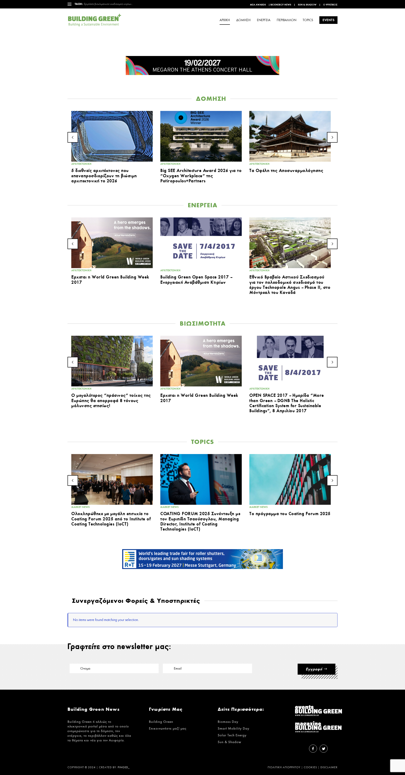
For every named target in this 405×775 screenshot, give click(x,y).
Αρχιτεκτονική (81, 163)
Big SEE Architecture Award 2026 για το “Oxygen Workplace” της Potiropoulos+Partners (201, 175)
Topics (308, 20)
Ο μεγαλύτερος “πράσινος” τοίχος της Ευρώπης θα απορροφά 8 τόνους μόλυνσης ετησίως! (111, 400)
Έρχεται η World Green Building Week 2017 (110, 279)
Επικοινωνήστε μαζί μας (167, 728)
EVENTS (328, 20)
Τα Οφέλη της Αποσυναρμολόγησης (286, 170)
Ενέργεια (263, 20)
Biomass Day (228, 722)
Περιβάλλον (286, 20)
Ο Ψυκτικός (330, 4)
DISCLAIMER (329, 767)
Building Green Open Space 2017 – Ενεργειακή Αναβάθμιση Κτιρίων (196, 279)
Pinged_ (124, 767)
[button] (73, 137)
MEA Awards (258, 4)
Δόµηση (243, 20)
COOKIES (310, 767)
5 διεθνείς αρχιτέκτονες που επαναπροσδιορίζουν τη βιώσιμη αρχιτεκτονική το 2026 (104, 175)
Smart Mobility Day (233, 728)
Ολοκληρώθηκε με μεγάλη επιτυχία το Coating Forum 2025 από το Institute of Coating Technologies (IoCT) (111, 519)
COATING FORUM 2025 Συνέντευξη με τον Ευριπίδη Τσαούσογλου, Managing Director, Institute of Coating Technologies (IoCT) (200, 521)
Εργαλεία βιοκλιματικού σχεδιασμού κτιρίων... (108, 4)
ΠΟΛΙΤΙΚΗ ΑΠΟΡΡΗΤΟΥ (284, 767)
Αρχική (225, 20)
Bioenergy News (280, 4)
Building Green (161, 722)
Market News (80, 507)
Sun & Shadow (307, 4)
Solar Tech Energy (232, 735)
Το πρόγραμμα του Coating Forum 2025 (290, 513)
